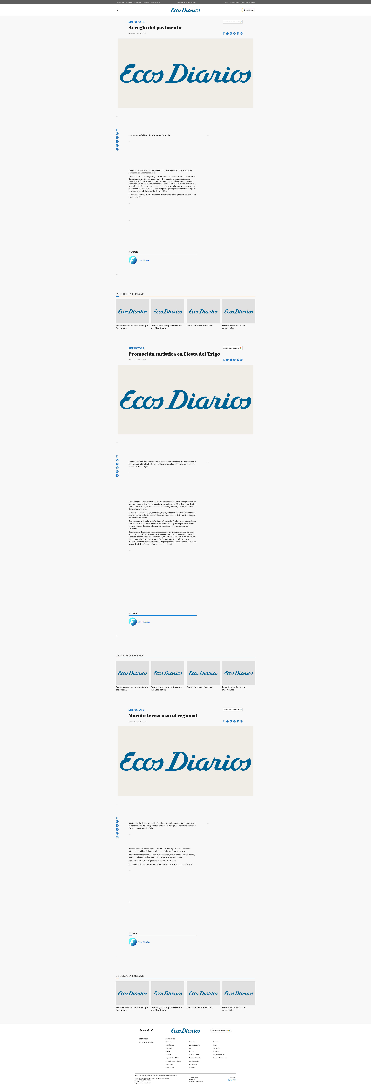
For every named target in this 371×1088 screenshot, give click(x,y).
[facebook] (231, 33)
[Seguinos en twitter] (141, 1030)
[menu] (118, 10)
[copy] (241, 33)
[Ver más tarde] (224, 33)
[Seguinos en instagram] (148, 1030)
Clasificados (155, 2)
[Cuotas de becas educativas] (203, 311)
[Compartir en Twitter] (234, 33)
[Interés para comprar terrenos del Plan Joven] (167, 311)
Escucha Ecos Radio (232, 2)
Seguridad (137, 2)
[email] (238, 33)
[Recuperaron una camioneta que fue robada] (132, 311)
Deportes (129, 2)
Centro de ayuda (193, 1077)
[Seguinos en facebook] (152, 1030)
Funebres (146, 2)
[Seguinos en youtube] (144, 1030)
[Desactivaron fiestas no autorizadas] (238, 311)
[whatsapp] (227, 33)
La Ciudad (120, 2)
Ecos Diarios (144, 260)
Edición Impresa (248, 2)
